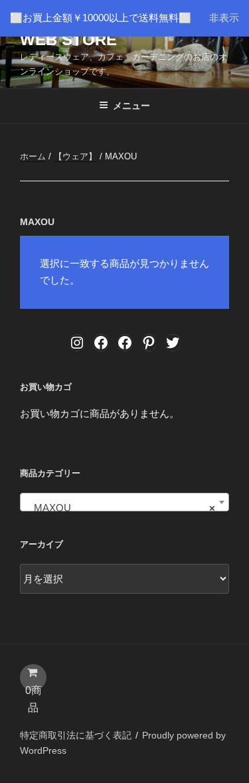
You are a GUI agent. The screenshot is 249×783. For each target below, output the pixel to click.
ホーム (33, 156)
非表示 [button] (224, 17)
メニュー (131, 105)
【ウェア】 (75, 156)
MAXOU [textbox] (120, 507)
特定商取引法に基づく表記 (75, 735)
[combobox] (124, 502)
